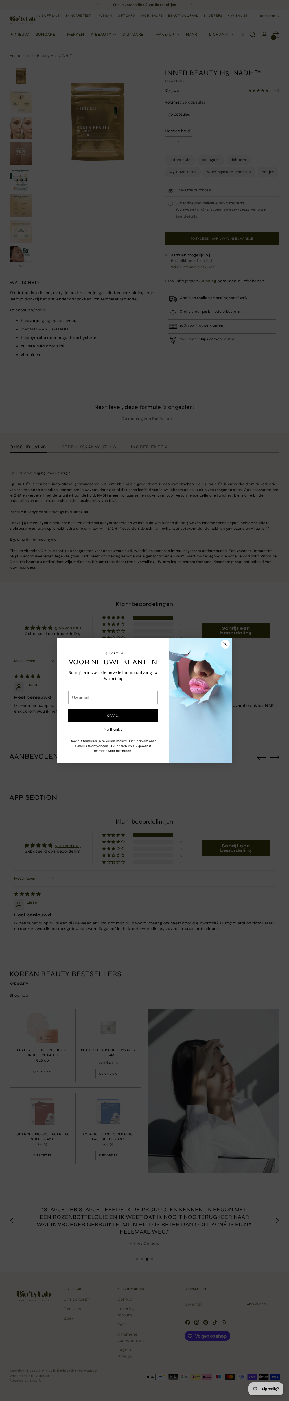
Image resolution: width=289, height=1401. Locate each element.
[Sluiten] (225, 644)
